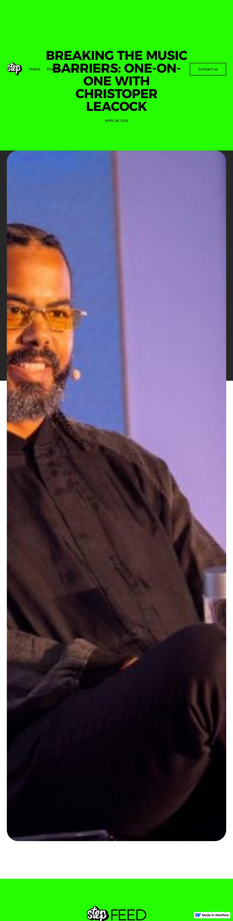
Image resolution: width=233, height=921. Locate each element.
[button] (55, 69)
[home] (16, 69)
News (103, 69)
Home (34, 69)
